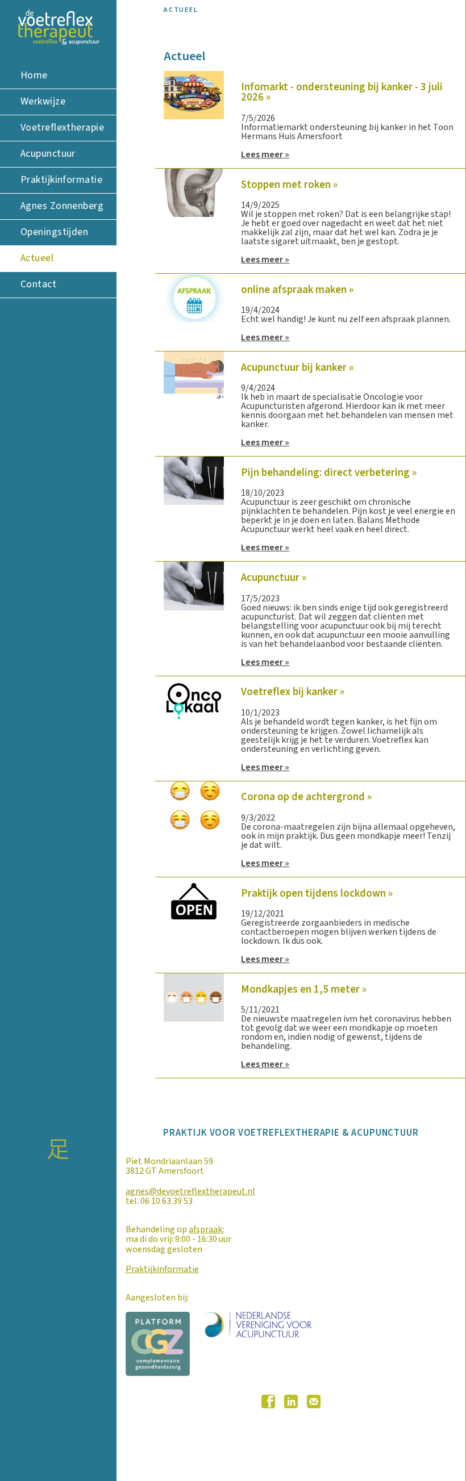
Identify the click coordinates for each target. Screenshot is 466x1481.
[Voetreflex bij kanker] (194, 699)
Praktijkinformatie (61, 180)
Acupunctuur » (273, 577)
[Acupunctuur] (194, 585)
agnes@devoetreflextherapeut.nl (190, 1191)
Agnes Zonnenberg (61, 206)
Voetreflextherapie (62, 127)
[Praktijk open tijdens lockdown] (194, 900)
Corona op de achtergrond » (306, 796)
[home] (58, 27)
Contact (38, 284)
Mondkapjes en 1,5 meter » (304, 989)
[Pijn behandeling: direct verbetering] (194, 480)
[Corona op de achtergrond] (194, 804)
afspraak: (206, 1229)
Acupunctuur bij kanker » (297, 367)
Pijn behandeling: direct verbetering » (329, 472)
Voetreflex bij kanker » (292, 691)
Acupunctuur (48, 154)
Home (34, 75)
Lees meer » (265, 154)
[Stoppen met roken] (194, 192)
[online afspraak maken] (194, 297)
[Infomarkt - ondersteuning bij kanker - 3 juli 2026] (194, 94)
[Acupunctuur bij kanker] (194, 375)
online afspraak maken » (297, 289)
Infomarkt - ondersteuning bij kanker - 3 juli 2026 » (342, 92)
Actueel (36, 258)
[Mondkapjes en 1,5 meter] (194, 997)
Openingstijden (54, 232)
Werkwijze (42, 101)
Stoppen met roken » (289, 184)
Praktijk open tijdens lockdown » (317, 893)
